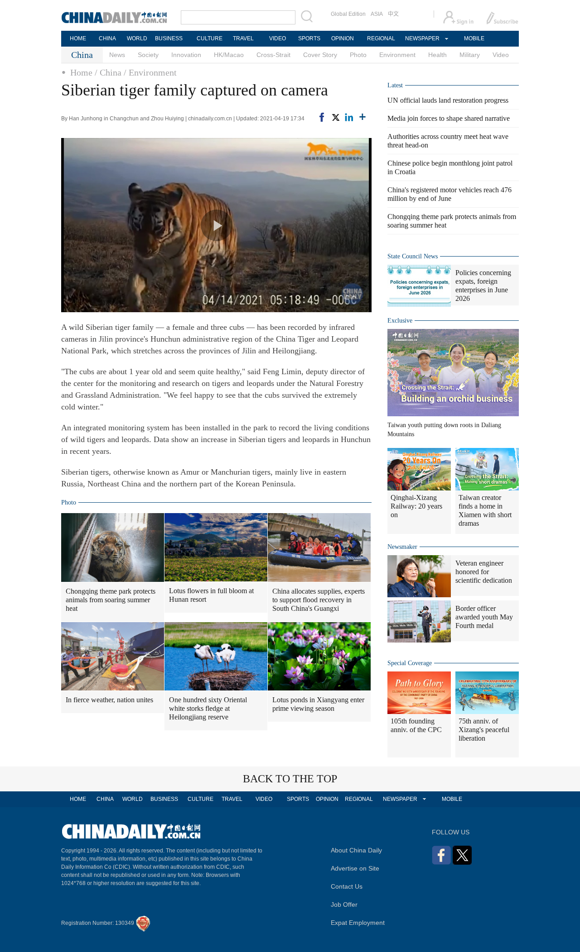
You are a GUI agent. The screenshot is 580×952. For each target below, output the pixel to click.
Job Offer (344, 904)
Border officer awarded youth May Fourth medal (484, 617)
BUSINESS (169, 38)
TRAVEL (243, 38)
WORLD (137, 38)
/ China (108, 72)
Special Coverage (409, 663)
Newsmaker (402, 546)
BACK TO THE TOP (290, 779)
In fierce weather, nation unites (109, 700)
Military (469, 54)
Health (437, 54)
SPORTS (309, 38)
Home (81, 72)
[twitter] (335, 117)
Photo (358, 54)
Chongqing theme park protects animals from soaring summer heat (110, 599)
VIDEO (277, 38)
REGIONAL (381, 38)
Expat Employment (358, 922)
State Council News (412, 256)
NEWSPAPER (422, 38)
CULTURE (209, 38)
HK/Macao (229, 54)
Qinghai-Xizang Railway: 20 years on (416, 506)
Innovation (186, 54)
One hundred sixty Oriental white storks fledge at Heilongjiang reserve (208, 708)
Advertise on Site (355, 868)
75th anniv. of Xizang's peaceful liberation (484, 729)
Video (501, 54)
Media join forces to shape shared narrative (448, 118)
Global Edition (348, 14)
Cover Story (320, 54)
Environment (397, 54)
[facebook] (321, 117)
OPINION (342, 38)
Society (148, 54)
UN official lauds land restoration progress (447, 100)
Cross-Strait (273, 54)
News (117, 54)
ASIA (377, 14)
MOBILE (474, 38)
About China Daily (356, 850)
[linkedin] (348, 117)
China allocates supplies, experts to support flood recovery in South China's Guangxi (318, 599)
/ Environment (150, 72)
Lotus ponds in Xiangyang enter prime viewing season (318, 704)
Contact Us (346, 886)
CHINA (107, 38)
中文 (393, 14)
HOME (78, 38)
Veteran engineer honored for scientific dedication (483, 571)
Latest (395, 85)
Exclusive (399, 320)
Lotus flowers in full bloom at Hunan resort (211, 595)
